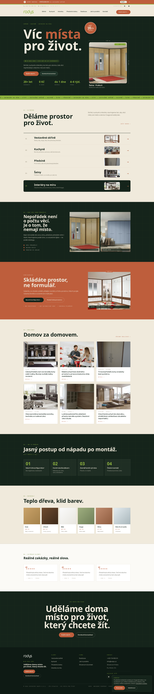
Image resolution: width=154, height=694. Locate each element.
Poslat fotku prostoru (54, 300)
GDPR (90, 686)
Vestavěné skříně (57, 658)
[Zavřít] (129, 2)
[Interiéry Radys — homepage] (29, 12)
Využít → (123, 2)
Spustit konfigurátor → (34, 300)
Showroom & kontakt (86, 665)
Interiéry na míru (56, 668)
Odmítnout (131, 688)
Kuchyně (54, 661)
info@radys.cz (44, 6)
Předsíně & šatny (56, 665)
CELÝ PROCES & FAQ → (31, 454)
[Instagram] (128, 6)
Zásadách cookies (141, 683)
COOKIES (111, 686)
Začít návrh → (123, 12)
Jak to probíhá (84, 661)
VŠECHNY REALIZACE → (123, 336)
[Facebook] (124, 6)
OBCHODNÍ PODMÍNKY (100, 686)
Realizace (82, 658)
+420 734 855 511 (30, 6)
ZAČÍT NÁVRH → (125, 123)
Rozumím (119, 688)
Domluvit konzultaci (49, 73)
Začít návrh (29, 671)
